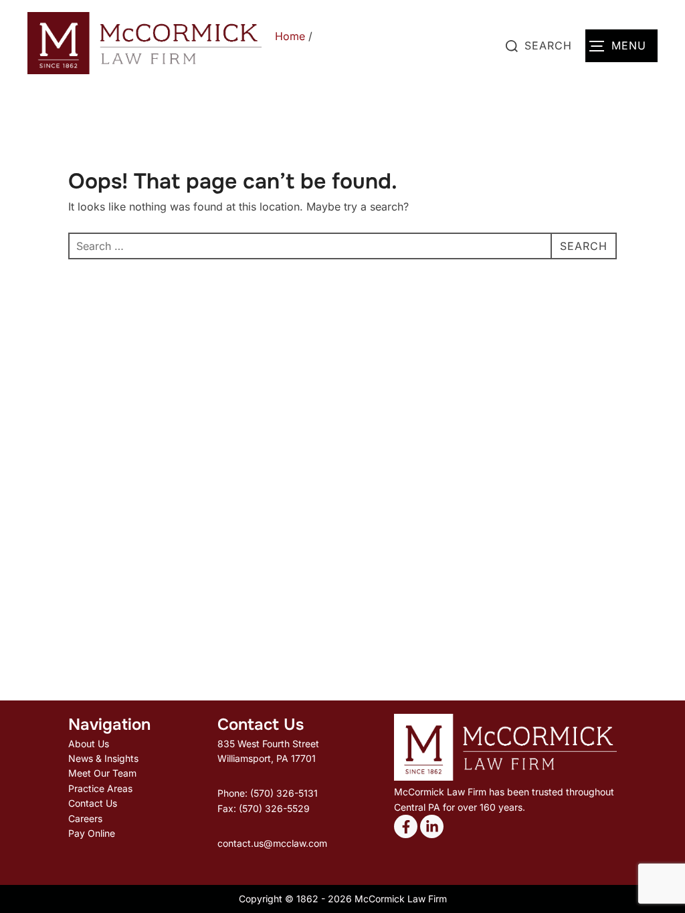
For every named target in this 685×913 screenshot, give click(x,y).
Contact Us (92, 803)
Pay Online (91, 833)
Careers (85, 818)
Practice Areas (100, 788)
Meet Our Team (102, 773)
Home (290, 36)
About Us (88, 743)
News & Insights (103, 758)
